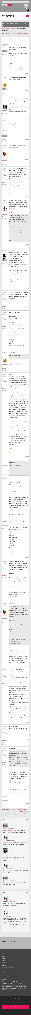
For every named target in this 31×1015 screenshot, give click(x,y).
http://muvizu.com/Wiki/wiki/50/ (16, 329)
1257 (3, 59)
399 (6, 95)
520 (6, 744)
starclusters (12, 901)
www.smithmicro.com (14, 596)
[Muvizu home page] (8, 15)
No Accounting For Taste (10, 830)
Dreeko (4, 54)
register (19, 33)
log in (15, 33)
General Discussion (9, 28)
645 (6, 164)
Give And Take (7, 842)
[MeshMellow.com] (16, 999)
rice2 (12, 868)
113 (6, 266)
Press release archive (7, 967)
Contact (4, 958)
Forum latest (7, 820)
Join (10, 5)
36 (5, 478)
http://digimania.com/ (14, 586)
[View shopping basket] (28, 10)
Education (4, 960)
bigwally (4, 93)
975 (6, 141)
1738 (3, 120)
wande (11, 916)
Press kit (4, 965)
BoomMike (12, 828)
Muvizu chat (7, 893)
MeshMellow (5, 956)
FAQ (3, 25)
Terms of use (5, 977)
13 (5, 308)
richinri (4, 306)
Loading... (6, 945)
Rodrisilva (4, 264)
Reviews (4, 970)
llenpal (12, 840)
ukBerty (4, 139)
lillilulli (3, 182)
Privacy (3, 975)
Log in (4, 5)
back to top (15, 1007)
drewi (12, 855)
